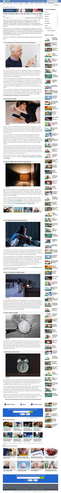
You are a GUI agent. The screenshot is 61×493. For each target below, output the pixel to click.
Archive (40, 491)
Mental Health (53, 486)
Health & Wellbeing (6, 7)
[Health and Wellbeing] (6, 1)
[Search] (57, 1)
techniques (21, 443)
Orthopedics (27, 3)
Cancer (4, 3)
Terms (29, 491)
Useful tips (38, 443)
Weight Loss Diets (39, 487)
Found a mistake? (40, 417)
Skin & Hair (15, 3)
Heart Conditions (22, 486)
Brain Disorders (9, 3)
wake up (29, 443)
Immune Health (50, 487)
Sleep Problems (30, 485)
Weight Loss (21, 3)
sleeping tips (25, 443)
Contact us (44, 1)
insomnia (9, 443)
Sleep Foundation (15, 30)
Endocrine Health (25, 489)
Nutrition (45, 3)
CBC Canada (28, 386)
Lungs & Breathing (26, 487)
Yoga (36, 489)
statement (20, 140)
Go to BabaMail (37, 1)
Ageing (21, 487)
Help (21, 491)
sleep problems (13, 443)
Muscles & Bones (51, 3)
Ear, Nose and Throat (38, 3)
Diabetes (31, 3)
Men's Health (33, 487)
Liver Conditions (32, 489)
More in (10, 446)
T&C (24, 416)
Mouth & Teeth (34, 486)
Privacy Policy (28, 416)
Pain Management (42, 485)
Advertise (45, 491)
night (18, 443)
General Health (28, 486)
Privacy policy (34, 491)
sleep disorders (33, 443)
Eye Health (45, 487)
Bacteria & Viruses (47, 486)
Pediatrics (11, 487)
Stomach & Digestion (14, 486)
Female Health (16, 487)
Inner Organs (40, 486)
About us (25, 491)
